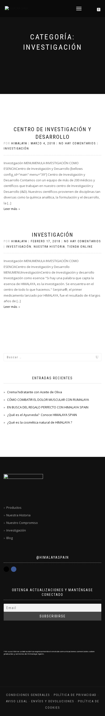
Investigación (16, 148)
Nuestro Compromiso (22, 522)
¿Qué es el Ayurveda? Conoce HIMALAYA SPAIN (42, 415)
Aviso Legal (17, 701)
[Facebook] (13, 569)
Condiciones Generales (28, 695)
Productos (13, 507)
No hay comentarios (77, 143)
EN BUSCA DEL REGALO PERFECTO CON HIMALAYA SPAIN (47, 407)
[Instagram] (6, 569)
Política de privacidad (75, 695)
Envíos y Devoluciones (52, 701)
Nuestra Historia (18, 515)
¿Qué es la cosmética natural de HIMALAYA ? (39, 422)
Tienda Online (80, 246)
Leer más (10, 209)
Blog (9, 538)
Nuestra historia (49, 246)
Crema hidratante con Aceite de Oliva (34, 392)
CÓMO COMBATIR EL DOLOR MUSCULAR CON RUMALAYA (48, 399)
